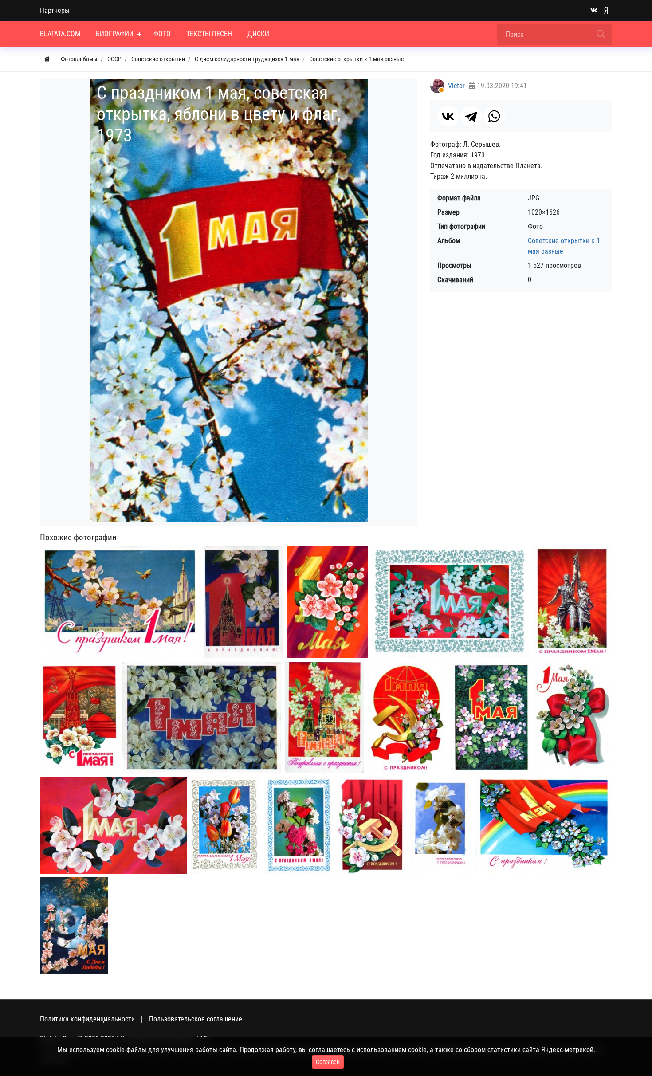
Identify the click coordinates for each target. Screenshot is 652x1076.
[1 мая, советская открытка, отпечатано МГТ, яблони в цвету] (113, 825)
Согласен (328, 1061)
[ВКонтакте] (448, 116)
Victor (456, 86)
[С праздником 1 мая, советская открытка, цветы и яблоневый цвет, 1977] (298, 825)
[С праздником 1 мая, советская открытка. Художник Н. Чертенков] (120, 602)
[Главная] (47, 59)
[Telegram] (471, 116)
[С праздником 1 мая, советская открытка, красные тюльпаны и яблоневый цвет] (225, 825)
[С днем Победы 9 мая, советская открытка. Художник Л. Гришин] (74, 925)
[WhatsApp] (494, 116)
